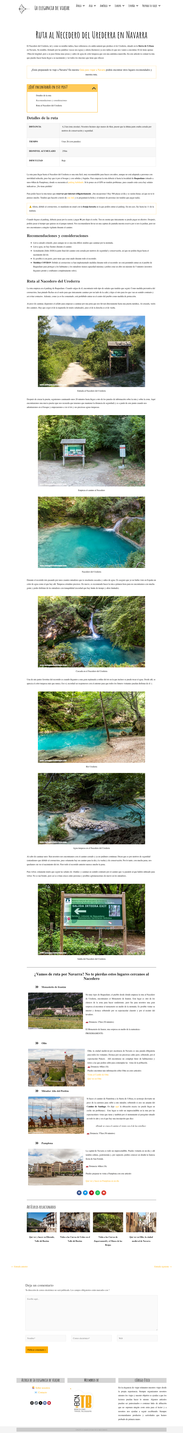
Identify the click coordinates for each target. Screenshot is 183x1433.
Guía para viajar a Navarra (92, 69)
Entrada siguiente (163, 1266)
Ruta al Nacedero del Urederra (49, 105)
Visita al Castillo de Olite (98, 1074)
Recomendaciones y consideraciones (51, 100)
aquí (117, 1106)
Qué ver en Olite (94, 1078)
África (78, 6)
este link (70, 197)
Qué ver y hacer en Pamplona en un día (102, 1180)
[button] (94, 88)
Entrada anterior (19, 1266)
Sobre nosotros (43, 1387)
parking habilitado (75, 182)
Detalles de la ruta (43, 95)
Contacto (42, 1392)
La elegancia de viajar (52, 7)
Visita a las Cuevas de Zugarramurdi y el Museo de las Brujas (108, 1240)
